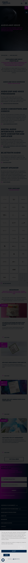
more (6, 555)
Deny (21, 547)
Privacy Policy (15, 561)
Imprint (11, 561)
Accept (14, 551)
